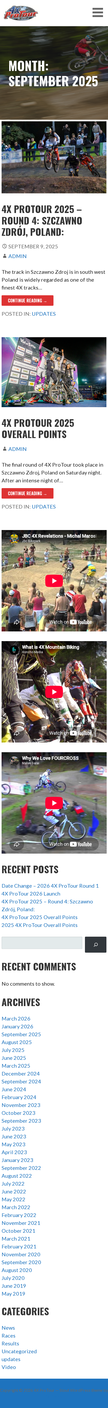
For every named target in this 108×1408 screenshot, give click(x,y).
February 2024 (19, 1097)
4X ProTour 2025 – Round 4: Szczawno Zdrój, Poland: (42, 220)
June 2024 (14, 1089)
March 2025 (16, 1065)
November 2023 (21, 1105)
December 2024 (21, 1073)
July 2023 (13, 1128)
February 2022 (19, 1215)
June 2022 (14, 1191)
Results (10, 1343)
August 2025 (17, 1042)
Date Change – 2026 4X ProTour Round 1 (50, 885)
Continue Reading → (27, 300)
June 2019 (14, 1286)
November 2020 (21, 1254)
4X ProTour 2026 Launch (31, 893)
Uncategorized (19, 1351)
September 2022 (21, 1168)
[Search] (95, 945)
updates (44, 313)
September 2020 (21, 1262)
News (8, 1327)
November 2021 (21, 1223)
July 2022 (13, 1183)
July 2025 (13, 1050)
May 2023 (13, 1144)
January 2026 (17, 1026)
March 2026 (16, 1018)
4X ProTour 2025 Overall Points (38, 428)
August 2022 (17, 1175)
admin (17, 256)
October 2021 (18, 1230)
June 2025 (14, 1058)
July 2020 (13, 1278)
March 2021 (16, 1238)
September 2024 (21, 1081)
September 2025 (21, 1034)
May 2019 (13, 1293)
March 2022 (16, 1207)
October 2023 (18, 1113)
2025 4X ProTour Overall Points (40, 925)
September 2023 (21, 1120)
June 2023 (14, 1136)
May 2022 (13, 1199)
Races (8, 1335)
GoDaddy (54, 1396)
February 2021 (19, 1246)
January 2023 (17, 1160)
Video (9, 1367)
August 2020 (17, 1270)
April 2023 (14, 1152)
